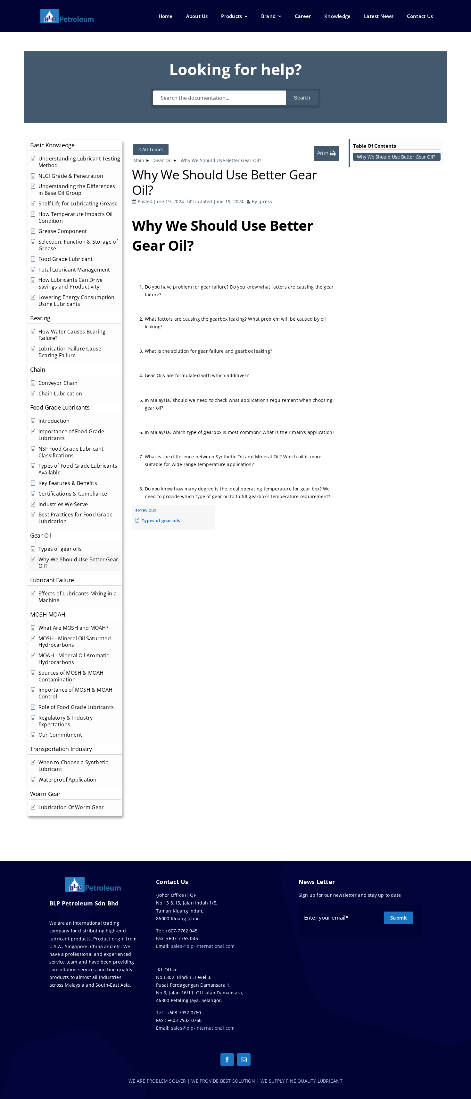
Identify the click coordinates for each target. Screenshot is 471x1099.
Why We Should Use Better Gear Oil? (396, 157)
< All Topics (151, 149)
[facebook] (227, 1059)
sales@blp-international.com (203, 946)
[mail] (244, 1059)
